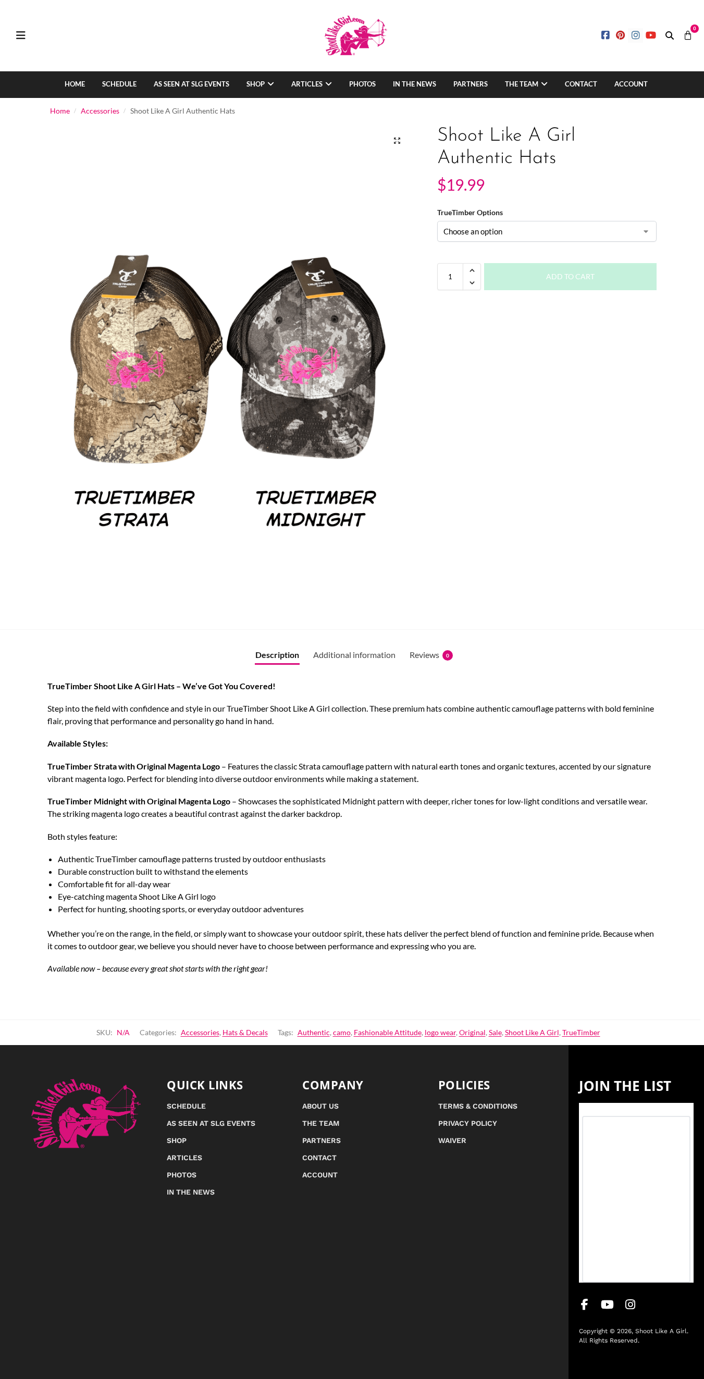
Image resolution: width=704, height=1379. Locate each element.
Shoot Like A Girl (532, 1032)
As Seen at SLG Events (191, 84)
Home (75, 84)
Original (472, 1032)
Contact (581, 84)
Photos (362, 84)
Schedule (119, 84)
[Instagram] (635, 35)
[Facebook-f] (584, 1304)
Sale (495, 1032)
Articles (307, 84)
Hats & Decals (245, 1032)
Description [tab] (277, 655)
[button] (669, 35)
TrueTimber (581, 1032)
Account (631, 84)
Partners (470, 84)
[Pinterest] (620, 35)
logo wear (440, 1032)
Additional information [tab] (354, 655)
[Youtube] (650, 35)
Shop (255, 84)
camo (342, 1032)
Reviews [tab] (429, 655)
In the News (414, 84)
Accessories (100, 111)
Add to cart (570, 276)
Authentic (314, 1032)
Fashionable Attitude (388, 1032)
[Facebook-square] (605, 35)
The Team (521, 84)
